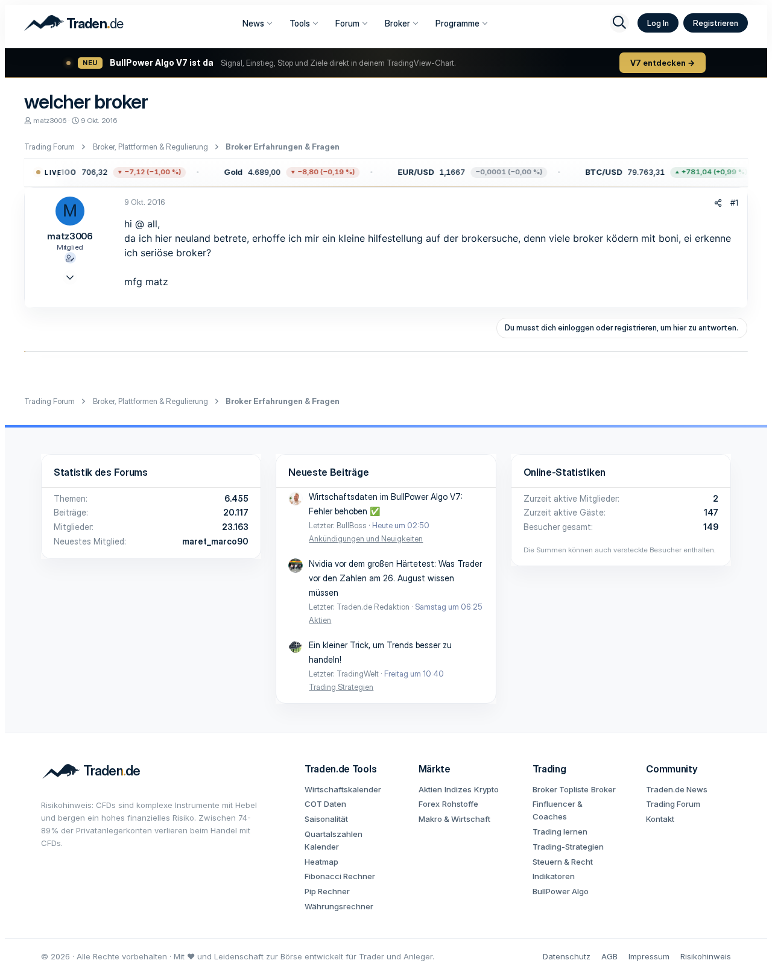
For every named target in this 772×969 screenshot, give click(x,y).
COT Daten (325, 804)
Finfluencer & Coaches (558, 810)
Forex (429, 804)
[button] (103, 172)
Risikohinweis (705, 956)
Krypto (486, 789)
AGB (609, 956)
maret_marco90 (215, 541)
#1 (734, 202)
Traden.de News (676, 789)
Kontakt (660, 819)
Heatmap (321, 861)
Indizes (458, 789)
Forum (347, 23)
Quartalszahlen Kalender (333, 840)
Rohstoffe (460, 804)
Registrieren (715, 23)
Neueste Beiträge (328, 472)
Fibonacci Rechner (340, 876)
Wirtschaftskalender (343, 789)
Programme (457, 23)
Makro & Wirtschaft (454, 819)
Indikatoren (554, 876)
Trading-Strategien (568, 846)
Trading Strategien (341, 687)
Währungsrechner (339, 906)
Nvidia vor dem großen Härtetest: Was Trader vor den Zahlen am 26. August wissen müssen (395, 578)
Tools (300, 23)
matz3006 (49, 120)
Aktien (320, 620)
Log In (658, 23)
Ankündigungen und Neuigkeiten (366, 538)
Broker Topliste (561, 789)
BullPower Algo (561, 891)
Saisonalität (326, 819)
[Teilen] (718, 203)
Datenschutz (566, 956)
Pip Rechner (327, 891)
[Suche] (619, 23)
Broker (397, 23)
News (253, 23)
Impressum (648, 956)
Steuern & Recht (563, 861)
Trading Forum (673, 804)
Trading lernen (560, 831)
